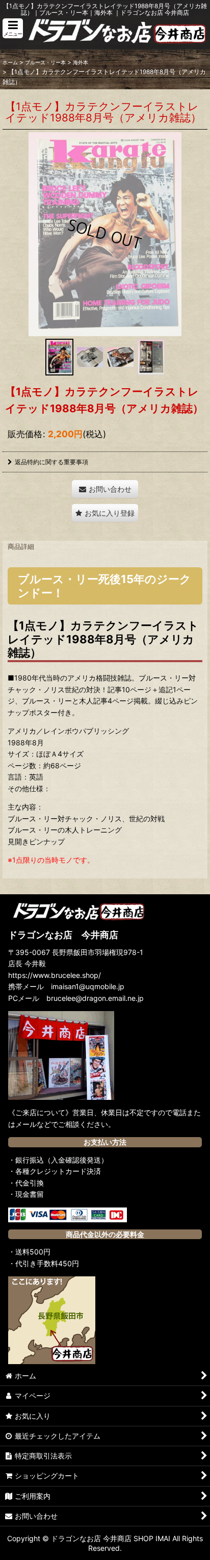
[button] (13, 28)
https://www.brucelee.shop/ (54, 975)
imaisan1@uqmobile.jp (87, 986)
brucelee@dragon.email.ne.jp (95, 998)
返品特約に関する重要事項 (51, 462)
